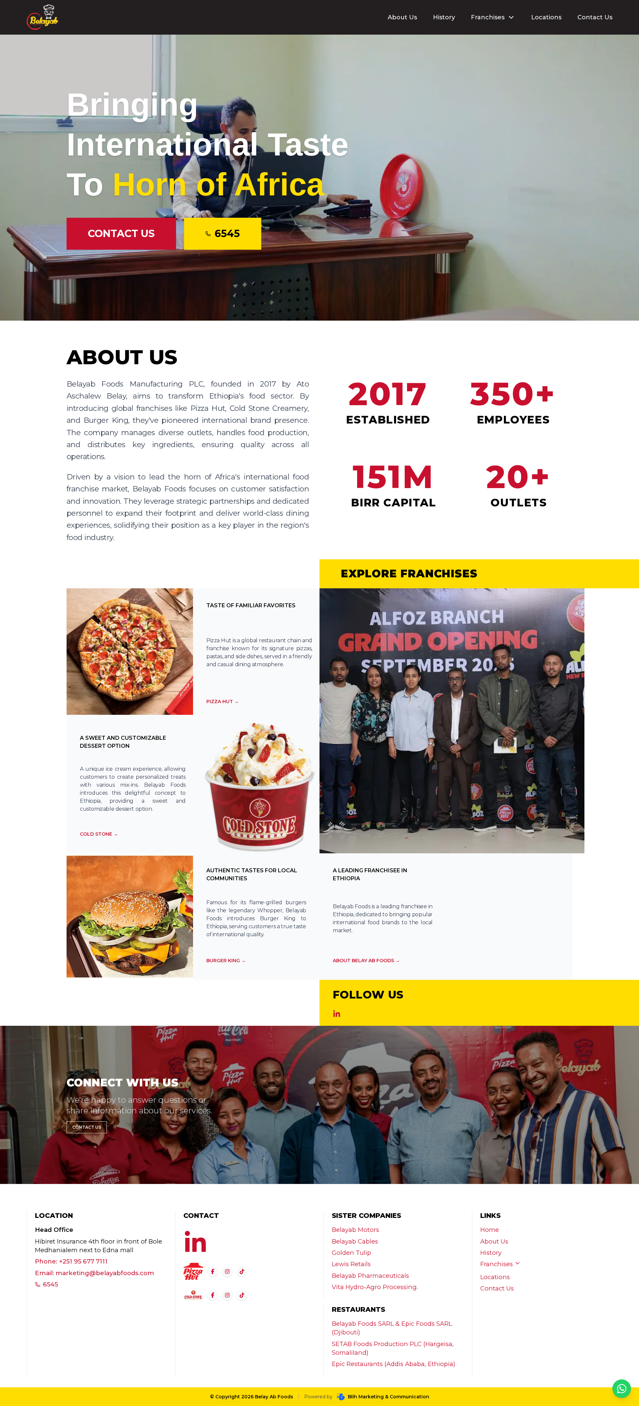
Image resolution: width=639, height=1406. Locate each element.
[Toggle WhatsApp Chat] (621, 1388)
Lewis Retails (351, 1264)
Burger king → (226, 961)
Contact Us (594, 17)
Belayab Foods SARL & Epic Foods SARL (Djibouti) (392, 1328)
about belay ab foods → (366, 961)
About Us (402, 17)
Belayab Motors (355, 1230)
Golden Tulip (351, 1253)
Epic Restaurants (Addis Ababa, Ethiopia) (393, 1364)
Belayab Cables (355, 1241)
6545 (50, 1284)
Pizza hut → (222, 701)
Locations (546, 17)
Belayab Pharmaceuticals (370, 1275)
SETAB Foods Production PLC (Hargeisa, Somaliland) (393, 1348)
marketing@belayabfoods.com (105, 1273)
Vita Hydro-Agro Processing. (375, 1287)
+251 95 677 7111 (83, 1261)
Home (489, 1230)
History (444, 17)
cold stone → (99, 834)
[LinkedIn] (336, 1014)
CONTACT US (121, 233)
